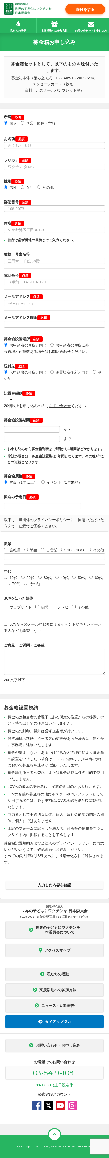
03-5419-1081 (54, 1073)
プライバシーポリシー (74, 843)
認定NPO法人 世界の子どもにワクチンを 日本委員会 (28, 9)
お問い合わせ (59, 351)
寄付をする (85, 9)
